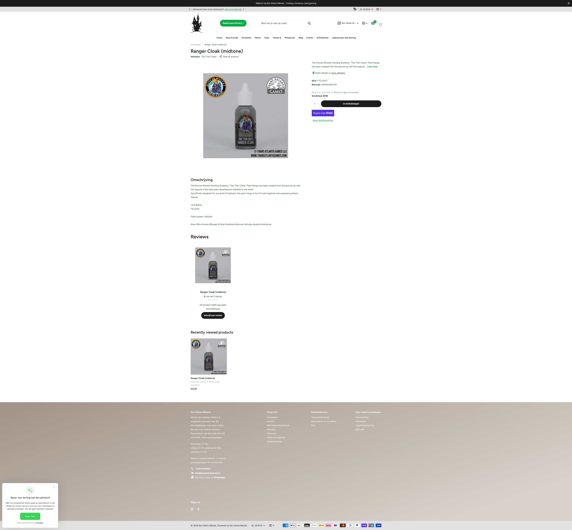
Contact (271, 421)
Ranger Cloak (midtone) (203, 378)
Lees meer (372, 66)
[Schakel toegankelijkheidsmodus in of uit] (354, 9)
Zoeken (309, 23)
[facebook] (198, 509)
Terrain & (277, 37)
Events (309, 37)
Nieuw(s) (271, 429)
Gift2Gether (323, 37)
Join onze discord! (233, 9)
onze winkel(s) (338, 73)
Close (568, 3)
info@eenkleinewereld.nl (207, 473)
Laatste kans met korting (344, 37)
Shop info (272, 412)
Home (219, 37)
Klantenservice (319, 412)
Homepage (196, 44)
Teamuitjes (360, 421)
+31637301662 (202, 468)
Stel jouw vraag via (210, 477)
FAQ (313, 425)
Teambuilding (362, 417)
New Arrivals (232, 37)
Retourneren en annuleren (323, 421)
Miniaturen (290, 37)
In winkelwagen (351, 103)
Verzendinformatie (320, 417)
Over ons (271, 433)
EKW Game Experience (278, 425)
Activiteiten (272, 417)
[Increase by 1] (318, 101)
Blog (301, 37)
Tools (266, 37)
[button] (189, 9)
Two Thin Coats (208, 56)
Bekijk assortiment (232, 23)
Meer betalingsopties (323, 120)
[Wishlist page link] (380, 24)
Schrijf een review (213, 315)
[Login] (364, 23)
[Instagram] (192, 509)
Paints (258, 37)
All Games (246, 37)
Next (243, 9)
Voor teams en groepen (368, 412)
